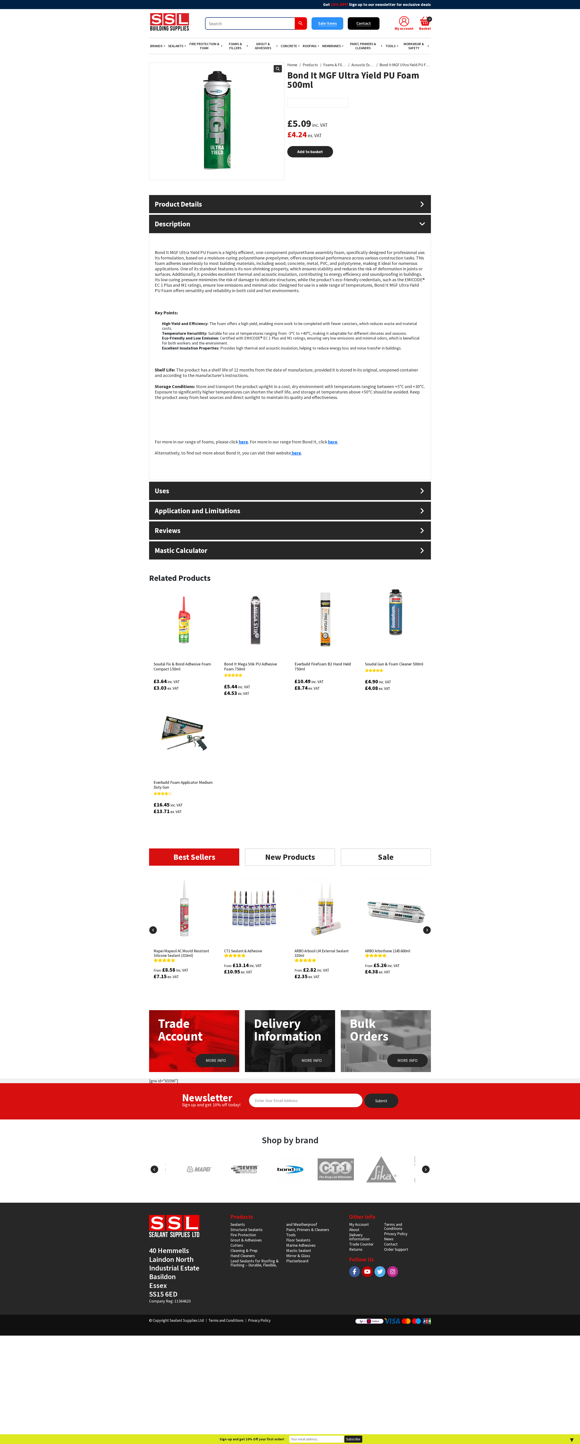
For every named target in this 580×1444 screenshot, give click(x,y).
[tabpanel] (290, 942)
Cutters (236, 1245)
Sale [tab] (386, 857)
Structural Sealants (246, 1229)
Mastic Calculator (181, 550)
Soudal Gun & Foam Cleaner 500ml (394, 664)
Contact (363, 23)
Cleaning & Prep (243, 1250)
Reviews (168, 530)
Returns (355, 1249)
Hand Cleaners (242, 1255)
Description (172, 223)
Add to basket (310, 151)
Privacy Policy (395, 1233)
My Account (359, 1224)
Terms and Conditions (393, 1226)
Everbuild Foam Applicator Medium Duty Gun (183, 785)
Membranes (331, 46)
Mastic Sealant (298, 1250)
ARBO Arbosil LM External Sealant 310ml (322, 953)
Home (292, 65)
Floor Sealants (298, 1240)
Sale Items (327, 23)
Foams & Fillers (235, 46)
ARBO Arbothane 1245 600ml (387, 950)
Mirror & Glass (298, 1255)
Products (310, 65)
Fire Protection (243, 1234)
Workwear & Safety (414, 46)
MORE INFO (216, 1060)
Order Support (396, 1249)
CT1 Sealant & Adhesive (243, 950)
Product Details (178, 204)
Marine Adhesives (301, 1245)
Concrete (289, 46)
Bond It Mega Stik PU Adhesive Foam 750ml (250, 666)
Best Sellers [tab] (194, 857)
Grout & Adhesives (263, 46)
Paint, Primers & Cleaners (363, 46)
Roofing (310, 46)
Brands (156, 46)
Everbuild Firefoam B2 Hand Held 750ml (323, 666)
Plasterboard (297, 1260)
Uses (162, 490)
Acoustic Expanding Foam (362, 65)
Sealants (175, 46)
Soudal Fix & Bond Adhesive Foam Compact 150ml (182, 666)
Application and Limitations (197, 510)
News (389, 1238)
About (354, 1229)
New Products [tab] (290, 857)
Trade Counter (361, 1244)
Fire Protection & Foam (204, 46)
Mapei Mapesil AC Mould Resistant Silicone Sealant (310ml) (181, 953)
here (296, 453)
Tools (390, 46)
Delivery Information (359, 1236)
